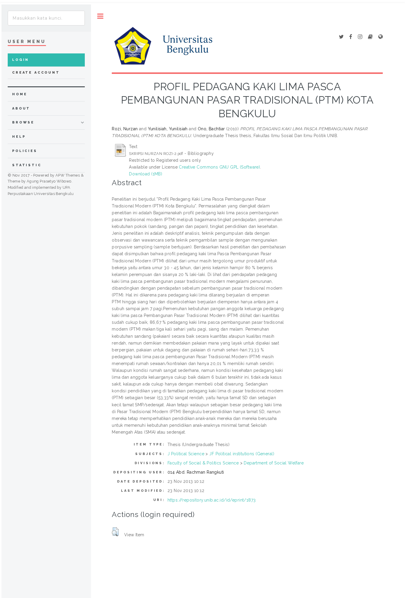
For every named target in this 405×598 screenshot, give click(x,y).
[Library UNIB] (380, 37)
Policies (24, 151)
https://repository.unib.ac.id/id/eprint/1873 (212, 500)
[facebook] (350, 37)
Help (18, 137)
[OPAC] (370, 37)
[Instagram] (360, 37)
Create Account (36, 72)
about (21, 108)
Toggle (100, 16)
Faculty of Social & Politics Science (203, 463)
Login (20, 60)
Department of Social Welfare (274, 463)
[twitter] (341, 37)
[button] (115, 531)
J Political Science (186, 453)
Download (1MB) (145, 174)
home (19, 94)
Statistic (27, 165)
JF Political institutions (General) (241, 453)
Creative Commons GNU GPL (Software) (219, 167)
